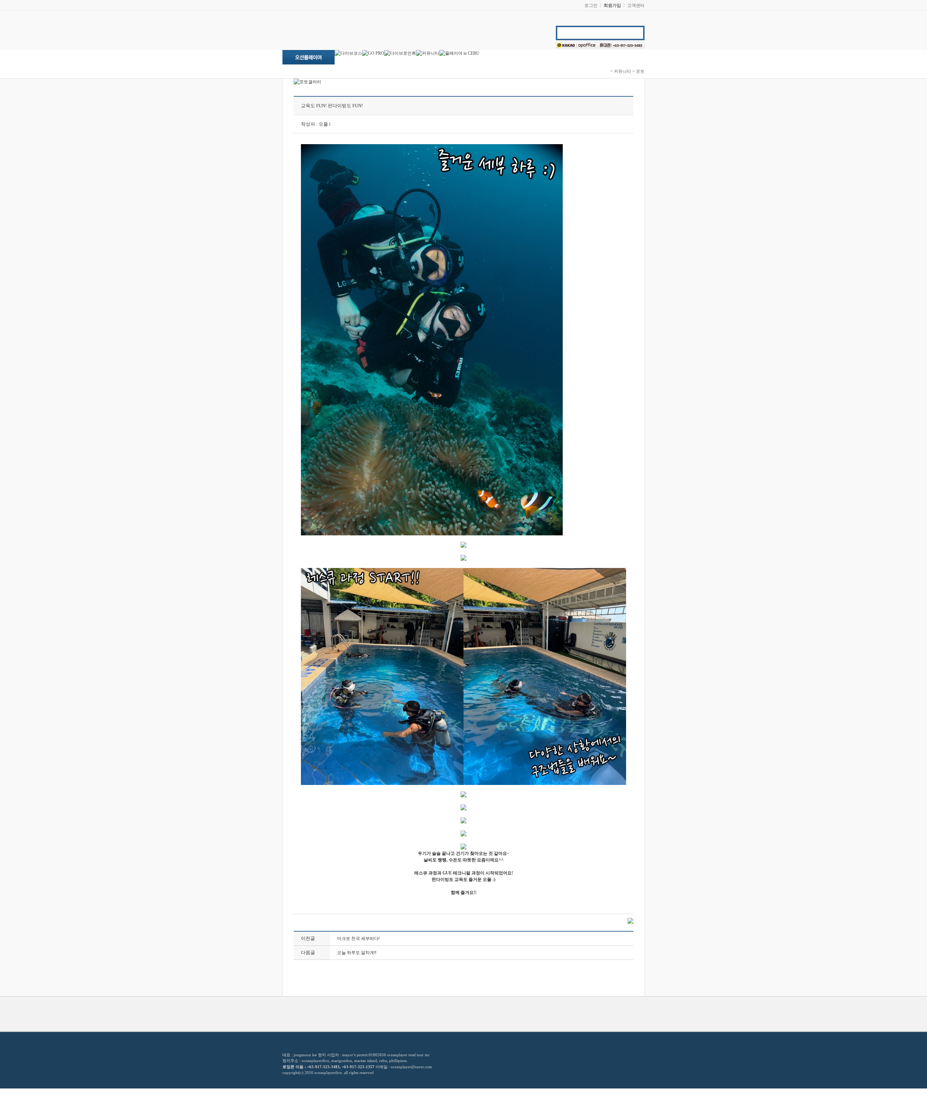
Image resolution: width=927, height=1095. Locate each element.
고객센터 (636, 5)
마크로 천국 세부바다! (358, 938)
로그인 (590, 5)
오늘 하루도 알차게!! (356, 952)
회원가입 (612, 5)
